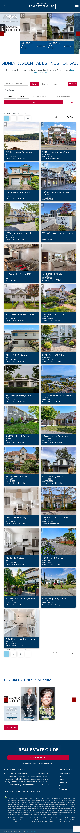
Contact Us (63, 789)
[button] (2, 34)
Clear (70, 102)
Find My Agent (64, 780)
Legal (28, 831)
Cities (60, 776)
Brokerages (63, 783)
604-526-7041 (30, 763)
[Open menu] (77, 6)
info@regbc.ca (47, 763)
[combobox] (16, 84)
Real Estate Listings (66, 773)
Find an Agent (11, 728)
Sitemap (33, 831)
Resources (62, 786)
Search (34, 84)
